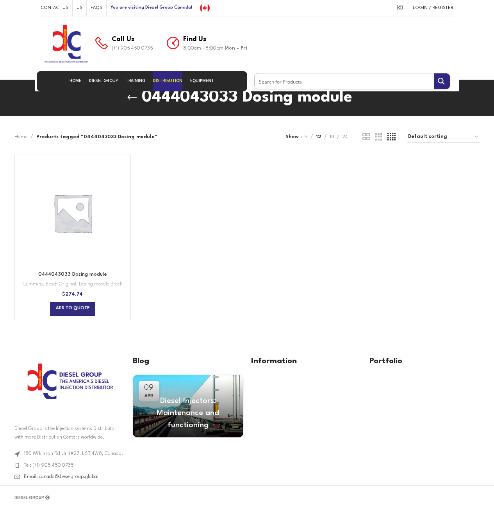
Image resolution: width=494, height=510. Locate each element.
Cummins (33, 284)
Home (20, 136)
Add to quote (72, 308)
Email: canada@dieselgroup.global (61, 476)
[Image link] (69, 380)
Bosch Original (61, 284)
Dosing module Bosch (101, 284)
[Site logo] (205, 7)
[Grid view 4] (391, 137)
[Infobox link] (124, 44)
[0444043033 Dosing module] (73, 213)
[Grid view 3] (378, 137)
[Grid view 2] (366, 137)
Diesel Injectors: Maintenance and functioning (188, 413)
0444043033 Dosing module (72, 274)
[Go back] (132, 97)
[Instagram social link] (399, 8)
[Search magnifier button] (442, 81)
